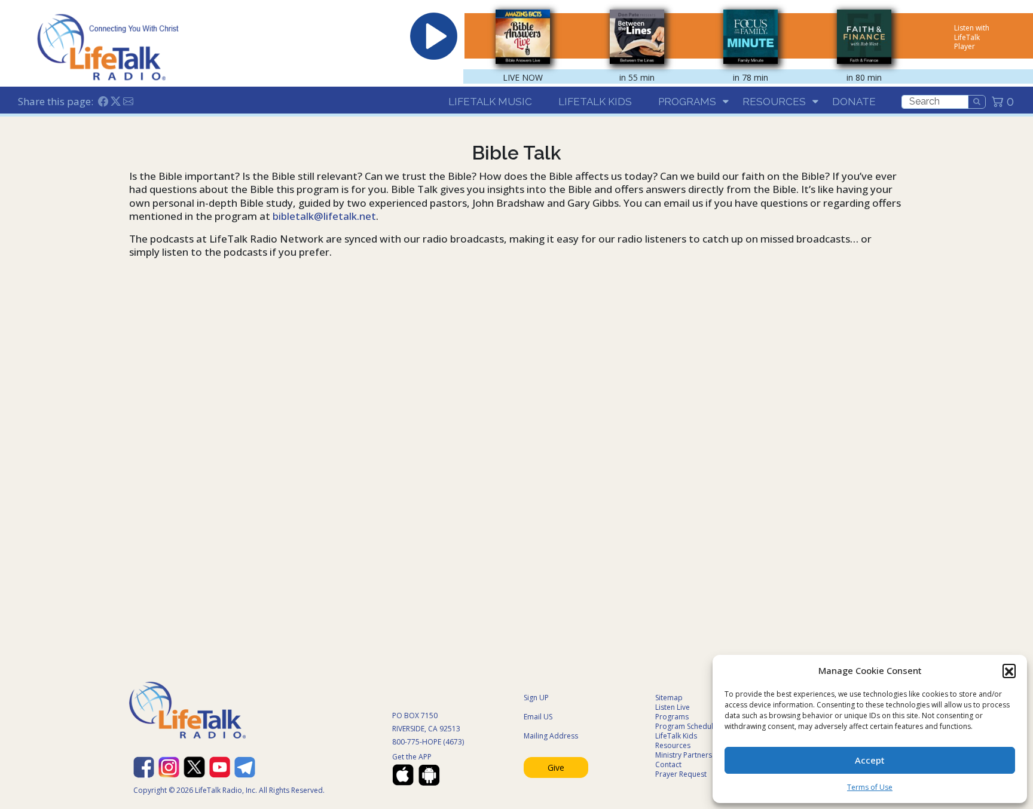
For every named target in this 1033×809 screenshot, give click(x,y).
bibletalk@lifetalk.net (324, 216)
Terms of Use (870, 787)
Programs (687, 102)
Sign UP (536, 697)
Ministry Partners (683, 755)
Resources (774, 102)
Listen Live (672, 707)
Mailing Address (551, 736)
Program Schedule (686, 726)
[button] (1009, 670)
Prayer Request (681, 774)
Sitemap (669, 697)
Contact (668, 764)
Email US (538, 717)
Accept (870, 760)
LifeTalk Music (490, 102)
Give (556, 767)
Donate (854, 102)
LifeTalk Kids (595, 102)
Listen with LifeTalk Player (971, 37)
